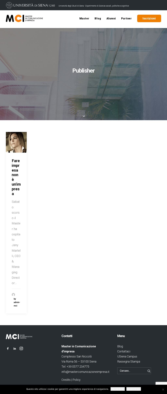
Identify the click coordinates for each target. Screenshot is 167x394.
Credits (66, 379)
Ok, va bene (118, 389)
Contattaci (123, 351)
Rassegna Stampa (128, 361)
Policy (76, 379)
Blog (98, 18)
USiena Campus (127, 356)
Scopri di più (133, 389)
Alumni (111, 18)
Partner (126, 18)
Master (84, 18)
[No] (163, 389)
